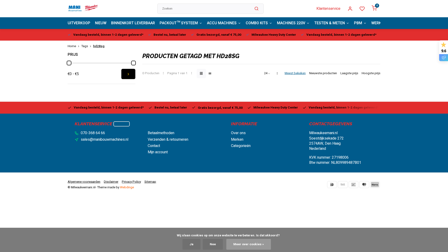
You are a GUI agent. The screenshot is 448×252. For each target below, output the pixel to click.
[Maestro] (364, 184)
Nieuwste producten (323, 73)
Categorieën (241, 145)
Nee (213, 244)
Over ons (238, 133)
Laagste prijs (349, 73)
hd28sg (99, 46)
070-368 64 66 (93, 133)
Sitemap (150, 181)
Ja (191, 244)
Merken (237, 139)
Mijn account (158, 152)
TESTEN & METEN (329, 23)
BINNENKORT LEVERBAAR (133, 23)
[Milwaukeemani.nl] (83, 9)
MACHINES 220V (291, 23)
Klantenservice (328, 8)
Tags (84, 46)
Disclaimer (111, 181)
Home (72, 46)
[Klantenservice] (121, 123)
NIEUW (100, 23)
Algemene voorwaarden (84, 181)
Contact (154, 145)
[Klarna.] (375, 184)
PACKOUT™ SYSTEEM (179, 23)
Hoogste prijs (371, 73)
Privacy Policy (131, 181)
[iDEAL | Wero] (332, 184)
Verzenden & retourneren (168, 139)
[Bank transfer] (343, 184)
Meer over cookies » (248, 244)
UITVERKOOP (79, 23)
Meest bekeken (295, 73)
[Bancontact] (353, 184)
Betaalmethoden (161, 133)
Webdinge (127, 187)
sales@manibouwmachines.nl (104, 139)
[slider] (69, 63)
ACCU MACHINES (222, 23)
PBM (358, 23)
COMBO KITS (257, 23)
